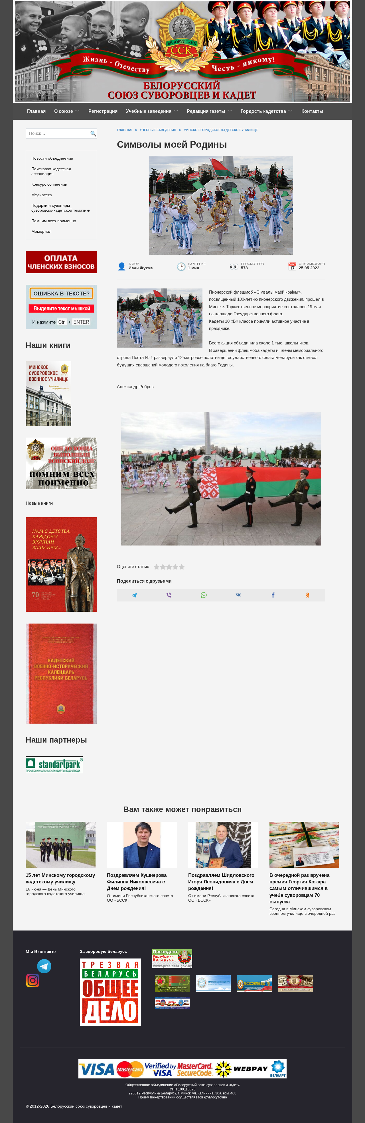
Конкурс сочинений (49, 184)
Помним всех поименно (53, 220)
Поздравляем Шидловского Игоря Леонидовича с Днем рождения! (221, 882)
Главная (36, 111)
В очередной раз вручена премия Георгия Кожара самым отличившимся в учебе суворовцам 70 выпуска (299, 888)
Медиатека (41, 194)
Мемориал (41, 231)
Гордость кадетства (263, 111)
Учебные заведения (148, 111)
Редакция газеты (206, 111)
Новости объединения (52, 158)
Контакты (312, 111)
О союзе (63, 111)
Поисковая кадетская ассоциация (51, 171)
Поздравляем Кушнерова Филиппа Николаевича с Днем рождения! (137, 882)
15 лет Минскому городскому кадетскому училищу (60, 878)
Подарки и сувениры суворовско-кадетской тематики (60, 207)
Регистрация (102, 111)
